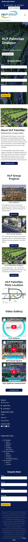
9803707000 (9, 5)
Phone (3, 71)
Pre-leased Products (12, 459)
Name (2, 64)
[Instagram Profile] (8, 426)
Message (3, 84)
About (7, 442)
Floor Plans (9, 449)
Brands (8, 446)
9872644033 (20, 5)
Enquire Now (6, 95)
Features (8, 444)
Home (3, 414)
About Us (3, 417)
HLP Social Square (8, 451)
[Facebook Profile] (2, 426)
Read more (14, 214)
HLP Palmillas (7, 460)
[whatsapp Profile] (4, 426)
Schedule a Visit (9, 163)
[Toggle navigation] (25, 14)
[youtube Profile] (6, 426)
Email (2, 78)
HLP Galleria (7, 440)
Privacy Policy (5, 421)
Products (8, 447)
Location (8, 464)
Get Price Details (14, 8)
